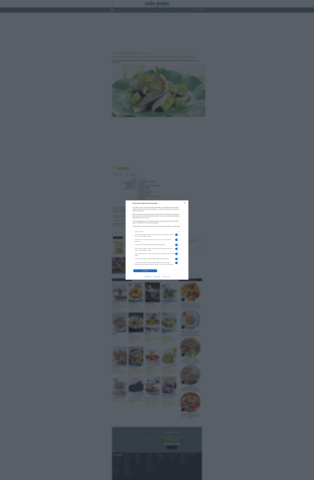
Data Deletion (147, 276)
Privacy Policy (166, 276)
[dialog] (157, 240)
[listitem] (157, 231)
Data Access (157, 276)
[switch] (177, 235)
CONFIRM (145, 270)
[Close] (185, 203)
